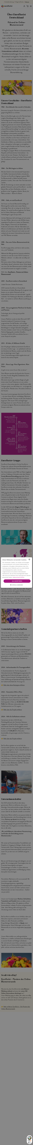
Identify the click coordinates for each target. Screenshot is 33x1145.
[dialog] (16, 572)
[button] (16, 585)
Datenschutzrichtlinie (18, 577)
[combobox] (29, 559)
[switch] (29, 1143)
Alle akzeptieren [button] (17, 581)
